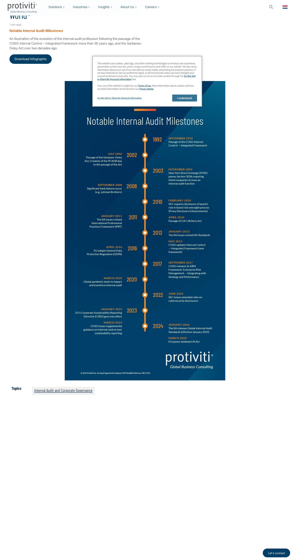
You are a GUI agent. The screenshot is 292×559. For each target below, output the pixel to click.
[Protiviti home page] (27, 519)
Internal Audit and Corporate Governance (63, 390)
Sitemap (103, 524)
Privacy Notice (146, 88)
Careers (81, 524)
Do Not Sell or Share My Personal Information (119, 98)
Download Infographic (31, 59)
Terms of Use (144, 85)
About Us (82, 515)
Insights (81, 544)
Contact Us (84, 534)
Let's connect (276, 553)
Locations (104, 515)
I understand (184, 98)
